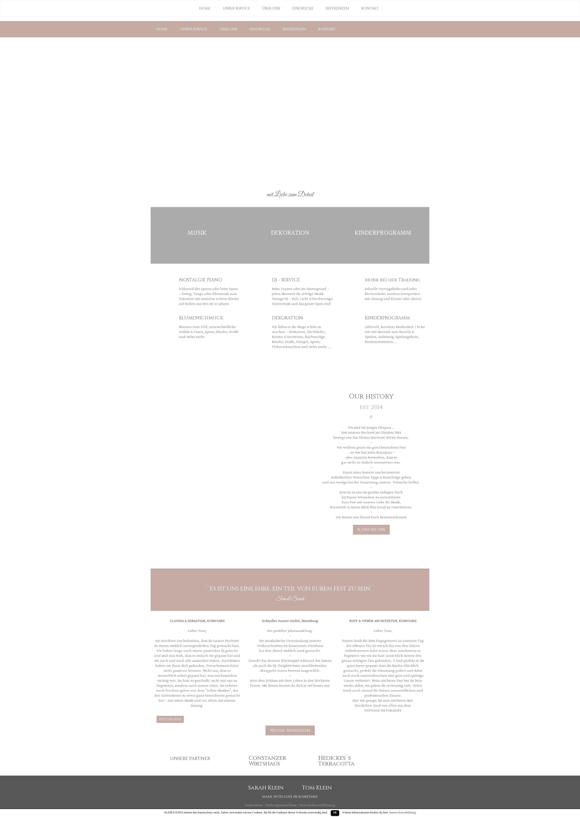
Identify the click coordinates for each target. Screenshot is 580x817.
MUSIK (197, 233)
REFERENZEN (294, 29)
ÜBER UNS (228, 29)
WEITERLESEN (170, 719)
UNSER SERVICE (193, 29)
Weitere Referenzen (290, 730)
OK (335, 812)
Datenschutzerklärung (317, 805)
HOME (162, 29)
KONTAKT (327, 29)
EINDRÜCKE (260, 29)
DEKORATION (290, 233)
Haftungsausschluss (281, 805)
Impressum (254, 805)
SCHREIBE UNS (371, 529)
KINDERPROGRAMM (383, 233)
